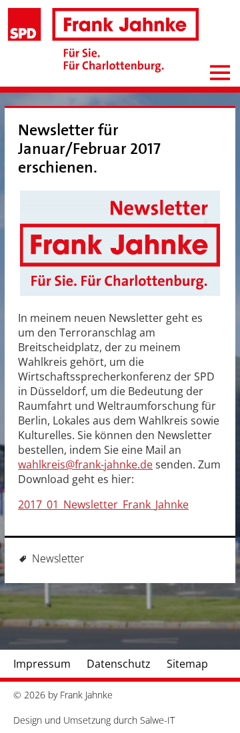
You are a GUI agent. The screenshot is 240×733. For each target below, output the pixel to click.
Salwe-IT (157, 720)
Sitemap (187, 663)
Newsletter (58, 558)
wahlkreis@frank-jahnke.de (85, 464)
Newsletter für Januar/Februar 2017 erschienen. (89, 149)
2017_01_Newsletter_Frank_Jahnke (103, 504)
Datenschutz (119, 663)
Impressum (42, 663)
